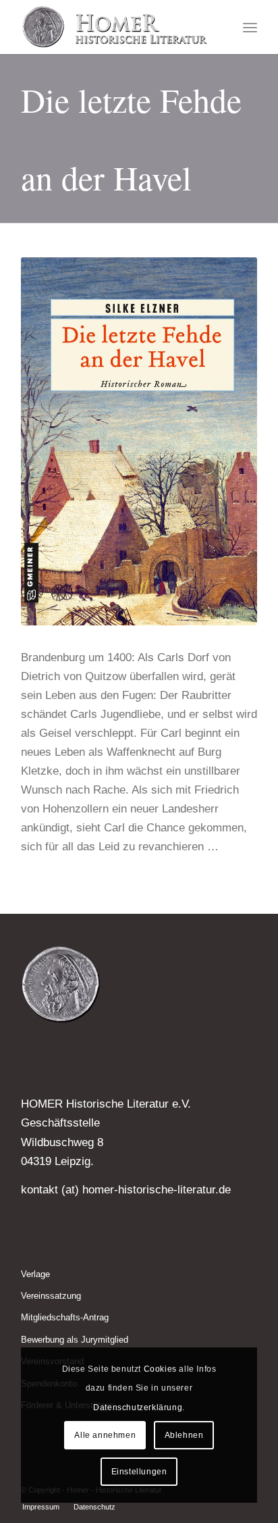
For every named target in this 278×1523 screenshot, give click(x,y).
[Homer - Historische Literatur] (115, 27)
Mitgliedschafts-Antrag (65, 1317)
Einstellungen (139, 1471)
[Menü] (250, 27)
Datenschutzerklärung (137, 1407)
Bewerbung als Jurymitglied (74, 1340)
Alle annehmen (105, 1435)
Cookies (160, 1369)
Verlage (35, 1274)
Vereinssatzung (51, 1296)
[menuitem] (250, 27)
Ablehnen (184, 1435)
